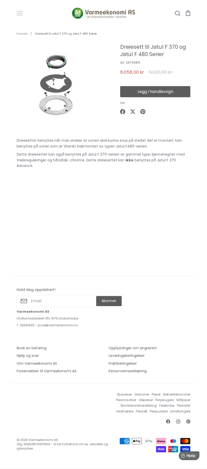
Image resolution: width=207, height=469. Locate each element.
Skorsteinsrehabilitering (138, 405)
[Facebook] (168, 421)
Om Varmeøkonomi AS (37, 363)
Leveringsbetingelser (127, 355)
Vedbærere (124, 411)
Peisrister (183, 405)
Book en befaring (31, 348)
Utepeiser (146, 400)
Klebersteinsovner (176, 394)
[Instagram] (178, 421)
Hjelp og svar (28, 355)
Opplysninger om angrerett (133, 348)
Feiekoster (166, 405)
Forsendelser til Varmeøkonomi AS (46, 371)
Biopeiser (124, 394)
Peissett (141, 411)
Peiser (156, 394)
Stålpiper (183, 400)
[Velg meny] (19, 13)
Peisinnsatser (126, 400)
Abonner (108, 300)
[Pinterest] (188, 421)
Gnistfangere (180, 411)
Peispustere (159, 411)
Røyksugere (165, 400)
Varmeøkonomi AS (43, 440)
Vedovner (141, 394)
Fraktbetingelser (123, 363)
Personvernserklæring (128, 371)
